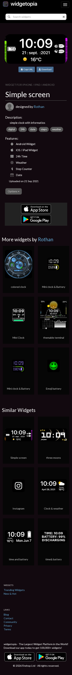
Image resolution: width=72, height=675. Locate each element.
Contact (8, 618)
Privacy (8, 625)
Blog (6, 614)
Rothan (39, 107)
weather (56, 129)
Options (13, 191)
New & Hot (10, 593)
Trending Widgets (14, 590)
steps (44, 129)
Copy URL (28, 69)
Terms (7, 629)
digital (11, 129)
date (32, 129)
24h (22, 129)
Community (10, 621)
